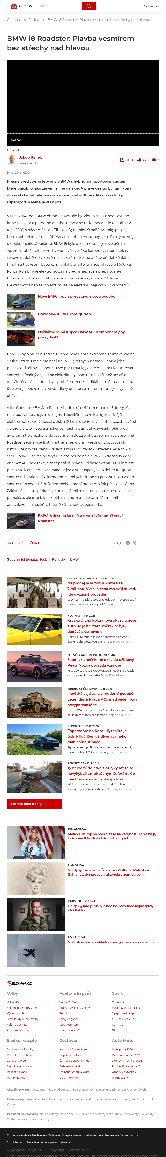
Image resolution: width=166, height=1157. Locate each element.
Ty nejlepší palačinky (20, 1049)
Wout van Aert (68, 1024)
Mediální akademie (87, 1135)
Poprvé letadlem (70, 1055)
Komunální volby (18, 1030)
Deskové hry (131, 1114)
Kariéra (23, 1135)
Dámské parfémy (94, 1114)
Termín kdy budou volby (22, 1019)
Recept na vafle (17, 1072)
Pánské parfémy (39, 1119)
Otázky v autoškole (124, 1072)
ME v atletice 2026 (123, 1019)
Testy (44, 559)
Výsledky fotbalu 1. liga (126, 1007)
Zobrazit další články (26, 804)
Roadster (59, 559)
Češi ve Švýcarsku (70, 1066)
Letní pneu (114, 1114)
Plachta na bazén (46, 1099)
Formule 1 (118, 1024)
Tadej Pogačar (68, 1019)
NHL (115, 1030)
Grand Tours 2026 (70, 1030)
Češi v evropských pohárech (127, 1089)
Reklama (110, 1135)
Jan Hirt (64, 1013)
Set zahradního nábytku (119, 1099)
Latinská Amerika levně (74, 1072)
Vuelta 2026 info (69, 1002)
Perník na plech (17, 1077)
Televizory (147, 1114)
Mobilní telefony (47, 1114)
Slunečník (81, 1099)
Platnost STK (120, 1077)
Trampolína (66, 1099)
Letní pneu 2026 (122, 1049)
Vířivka (11, 1104)
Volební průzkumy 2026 (22, 1007)
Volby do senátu (17, 1024)
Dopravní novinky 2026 (127, 1060)
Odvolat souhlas (19, 1142)
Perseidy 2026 (79, 1089)
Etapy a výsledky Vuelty (74, 1007)
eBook (129, 160)
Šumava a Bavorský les (74, 1060)
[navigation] (5, 6)
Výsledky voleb (16, 1013)
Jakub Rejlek (30, 157)
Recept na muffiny (19, 1055)
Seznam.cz (151, 6)
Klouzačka (95, 1099)
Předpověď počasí (57, 1089)
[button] (83, 96)
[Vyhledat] (89, 6)
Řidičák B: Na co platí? (126, 1066)
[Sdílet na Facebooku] (128, 543)
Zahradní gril (144, 1099)
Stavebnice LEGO (70, 1114)
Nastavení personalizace (52, 1142)
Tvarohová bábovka (20, 1066)
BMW (74, 559)
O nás (11, 1135)
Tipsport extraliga (123, 1013)
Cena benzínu (99, 1089)
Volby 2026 (14, 1002)
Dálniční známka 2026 (126, 1055)
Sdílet (145, 160)
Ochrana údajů (59, 1135)
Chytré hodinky (17, 1119)
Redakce (38, 1135)
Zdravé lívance (16, 1060)
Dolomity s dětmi (70, 1077)
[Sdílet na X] (134, 543)
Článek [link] (15, 72)
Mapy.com (37, 1089)
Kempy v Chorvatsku (73, 1049)
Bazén (29, 1099)
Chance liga (119, 1002)
